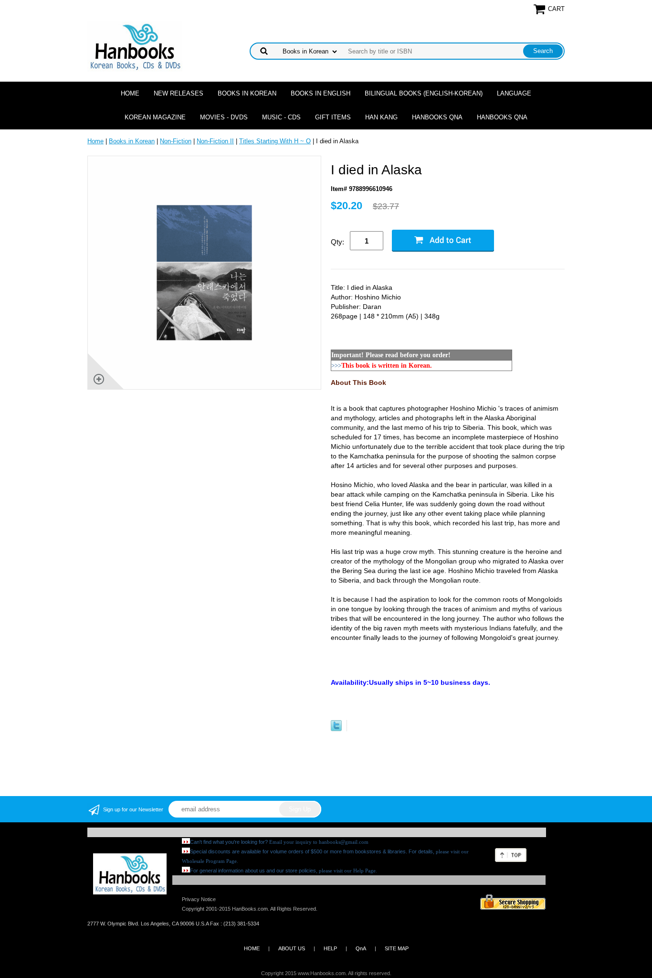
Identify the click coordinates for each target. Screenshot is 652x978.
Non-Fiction (175, 141)
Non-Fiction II (215, 141)
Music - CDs (281, 117)
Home (130, 93)
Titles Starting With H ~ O (275, 141)
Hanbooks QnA (437, 117)
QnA (361, 948)
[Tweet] (336, 729)
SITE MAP (397, 948)
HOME (252, 948)
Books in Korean (247, 93)
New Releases (178, 93)
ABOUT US (291, 948)
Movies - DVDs (224, 117)
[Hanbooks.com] (134, 46)
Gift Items (333, 117)
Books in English (320, 93)
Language (514, 93)
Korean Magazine (155, 117)
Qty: (337, 242)
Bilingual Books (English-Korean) (424, 93)
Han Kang (381, 117)
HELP (330, 948)
